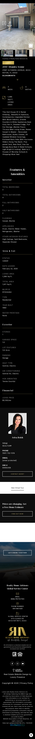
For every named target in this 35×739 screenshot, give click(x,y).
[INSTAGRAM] (17, 664)
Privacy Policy (26, 683)
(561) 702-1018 (8, 453)
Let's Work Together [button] (17, 552)
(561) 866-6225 (18, 608)
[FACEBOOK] (12, 664)
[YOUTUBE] (23, 664)
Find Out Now (17, 514)
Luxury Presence (17, 677)
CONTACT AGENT (17, 474)
